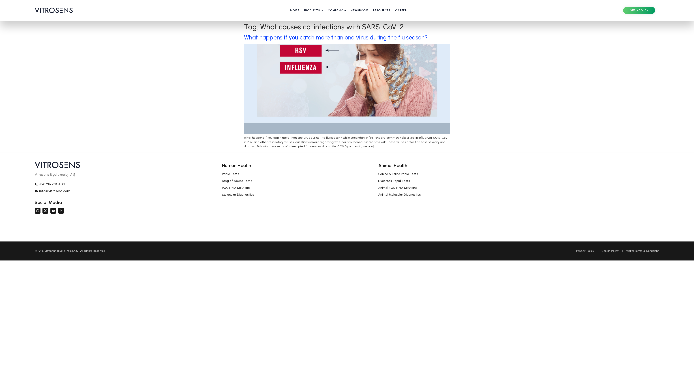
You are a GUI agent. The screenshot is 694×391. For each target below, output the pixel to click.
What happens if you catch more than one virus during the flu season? (336, 37)
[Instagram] (37, 211)
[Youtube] (53, 211)
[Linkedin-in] (61, 211)
